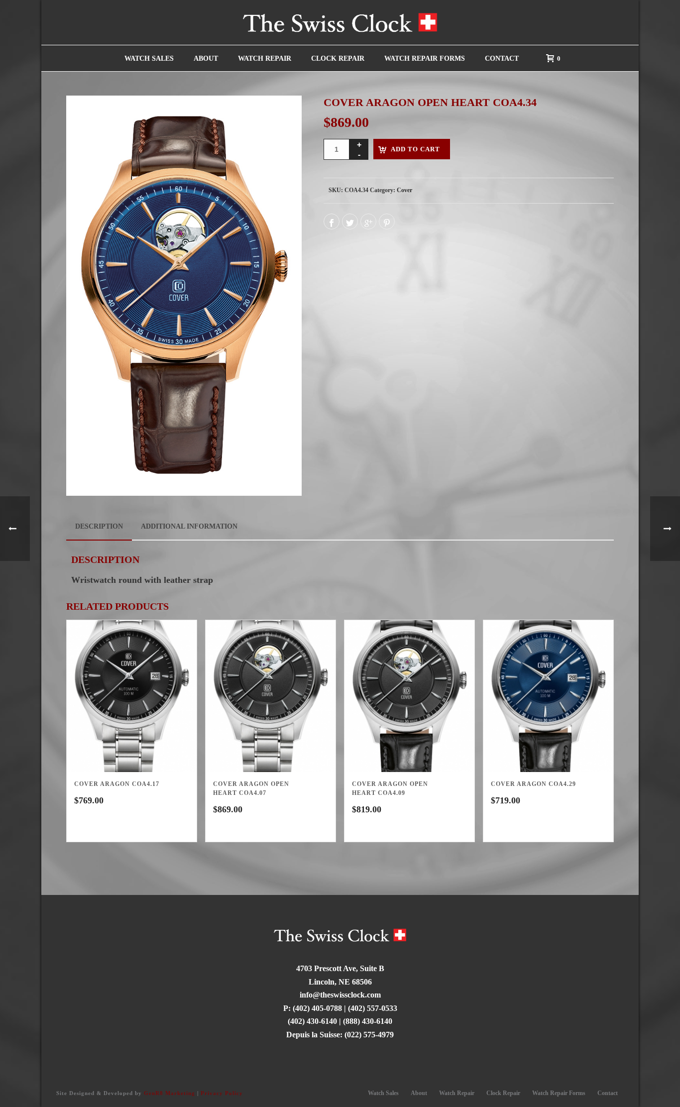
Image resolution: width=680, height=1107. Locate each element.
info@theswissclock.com (340, 995)
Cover (404, 190)
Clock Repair (337, 58)
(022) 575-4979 (369, 1034)
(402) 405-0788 (317, 1008)
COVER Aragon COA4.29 (533, 783)
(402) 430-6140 (312, 1021)
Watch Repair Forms (424, 58)
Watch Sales (149, 58)
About (206, 58)
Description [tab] (99, 526)
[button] (280, 117)
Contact (502, 58)
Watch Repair (264, 58)
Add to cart (415, 149)
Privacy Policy (222, 1093)
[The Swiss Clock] (340, 22)
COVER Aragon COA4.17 (116, 783)
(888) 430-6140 (367, 1021)
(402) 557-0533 (372, 1008)
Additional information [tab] (189, 526)
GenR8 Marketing (169, 1093)
